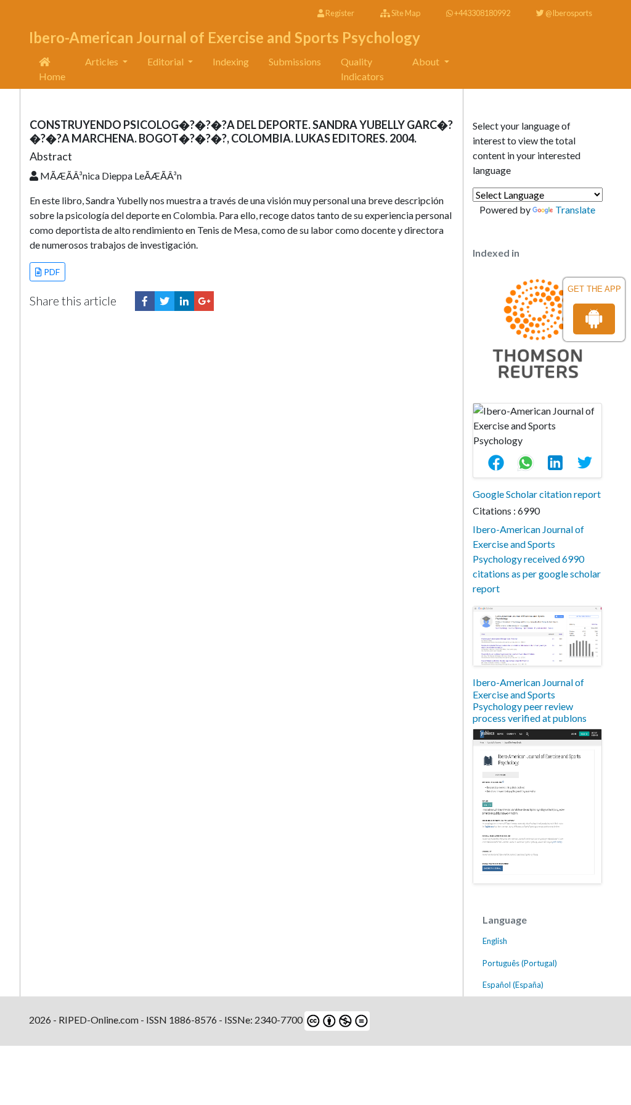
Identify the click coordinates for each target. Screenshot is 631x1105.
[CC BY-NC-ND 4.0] (336, 1019)
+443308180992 (481, 13)
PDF (51, 272)
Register (339, 13)
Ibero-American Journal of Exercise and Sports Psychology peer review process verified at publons (530, 700)
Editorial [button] (166, 61)
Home (52, 76)
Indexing (231, 61)
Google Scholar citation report (537, 494)
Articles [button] (102, 61)
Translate (575, 209)
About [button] (426, 61)
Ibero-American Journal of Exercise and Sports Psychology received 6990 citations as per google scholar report (537, 558)
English (494, 941)
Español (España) (512, 985)
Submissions (295, 61)
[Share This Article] (501, 463)
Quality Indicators (362, 69)
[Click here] (145, 301)
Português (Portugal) (519, 963)
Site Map (405, 13)
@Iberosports (568, 13)
